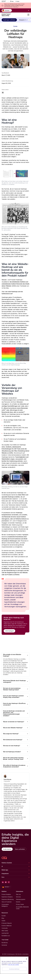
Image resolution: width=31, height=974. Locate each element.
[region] (14, 965)
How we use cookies (13, 964)
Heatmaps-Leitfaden (9, 20)
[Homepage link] (4, 858)
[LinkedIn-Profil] (3, 882)
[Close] (26, 959)
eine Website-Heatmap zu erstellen (15, 659)
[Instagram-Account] (9, 882)
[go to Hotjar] (17, 1)
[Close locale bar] (28, 10)
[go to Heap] (12, 1)
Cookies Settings (14, 969)
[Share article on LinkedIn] (3, 92)
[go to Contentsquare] (5, 1)
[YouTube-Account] (6, 882)
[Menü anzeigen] (28, 15)
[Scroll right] (29, 20)
